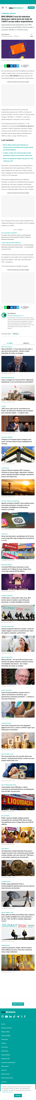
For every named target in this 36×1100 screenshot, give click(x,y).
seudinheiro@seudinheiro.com (16, 315)
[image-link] (18, 364)
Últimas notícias (6, 1028)
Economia (4, 1047)
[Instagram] (2, 1016)
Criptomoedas (5, 1035)
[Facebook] (24, 1016)
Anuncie (4, 1070)
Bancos (15, 333)
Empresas (4, 1039)
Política (3, 1043)
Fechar (18, 1095)
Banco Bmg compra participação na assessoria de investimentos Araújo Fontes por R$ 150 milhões (18, 147)
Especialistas (5, 1055)
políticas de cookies (7, 1092)
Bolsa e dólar (5, 1031)
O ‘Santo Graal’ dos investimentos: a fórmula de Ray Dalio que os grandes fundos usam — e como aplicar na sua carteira (17, 247)
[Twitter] (21, 1016)
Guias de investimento (8, 1062)
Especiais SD (5, 1058)
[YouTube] (6, 1016)
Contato (4, 1081)
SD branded (5, 1066)
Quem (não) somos (7, 1078)
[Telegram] (18, 1016)
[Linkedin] (10, 1016)
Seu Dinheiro (5, 34)
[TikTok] (14, 1016)
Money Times (5, 1074)
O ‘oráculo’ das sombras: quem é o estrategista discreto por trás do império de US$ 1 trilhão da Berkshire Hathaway (16, 237)
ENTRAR (31, 7)
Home (3, 1024)
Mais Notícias (18, 1004)
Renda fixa (4, 1051)
